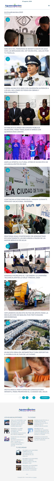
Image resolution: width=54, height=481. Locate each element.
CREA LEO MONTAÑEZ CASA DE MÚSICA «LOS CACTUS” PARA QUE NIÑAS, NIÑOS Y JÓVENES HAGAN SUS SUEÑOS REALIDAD (18, 423)
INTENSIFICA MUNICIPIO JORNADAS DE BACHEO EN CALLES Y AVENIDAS (41, 438)
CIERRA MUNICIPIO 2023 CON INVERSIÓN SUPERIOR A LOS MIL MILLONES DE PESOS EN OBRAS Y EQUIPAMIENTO (26, 90)
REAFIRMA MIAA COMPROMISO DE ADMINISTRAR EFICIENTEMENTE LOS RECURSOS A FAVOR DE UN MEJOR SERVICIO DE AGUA (25, 238)
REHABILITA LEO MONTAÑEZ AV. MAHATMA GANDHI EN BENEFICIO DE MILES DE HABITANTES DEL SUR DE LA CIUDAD (41, 431)
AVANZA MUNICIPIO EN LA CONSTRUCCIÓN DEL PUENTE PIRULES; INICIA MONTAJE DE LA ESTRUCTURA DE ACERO (41, 423)
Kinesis (34, 477)
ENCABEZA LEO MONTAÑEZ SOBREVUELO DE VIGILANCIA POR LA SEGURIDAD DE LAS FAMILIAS (30, 453)
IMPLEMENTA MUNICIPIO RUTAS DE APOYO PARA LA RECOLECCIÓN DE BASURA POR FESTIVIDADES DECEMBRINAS (26, 315)
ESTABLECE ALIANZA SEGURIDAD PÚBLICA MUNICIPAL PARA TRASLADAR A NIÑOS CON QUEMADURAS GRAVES (22, 130)
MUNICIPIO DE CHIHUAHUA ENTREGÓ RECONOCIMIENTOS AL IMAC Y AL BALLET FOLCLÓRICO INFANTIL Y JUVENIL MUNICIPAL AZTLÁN (18, 441)
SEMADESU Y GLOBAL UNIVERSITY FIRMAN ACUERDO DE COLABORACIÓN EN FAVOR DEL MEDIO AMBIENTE (18, 431)
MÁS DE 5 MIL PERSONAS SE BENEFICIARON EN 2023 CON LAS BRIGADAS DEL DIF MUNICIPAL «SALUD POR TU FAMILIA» (26, 51)
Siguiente (44, 397)
